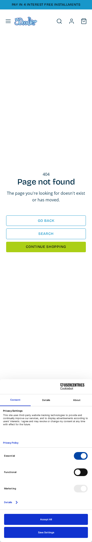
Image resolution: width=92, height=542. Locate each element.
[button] (8, 21)
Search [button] (45, 234)
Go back (46, 220)
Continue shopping (46, 247)
